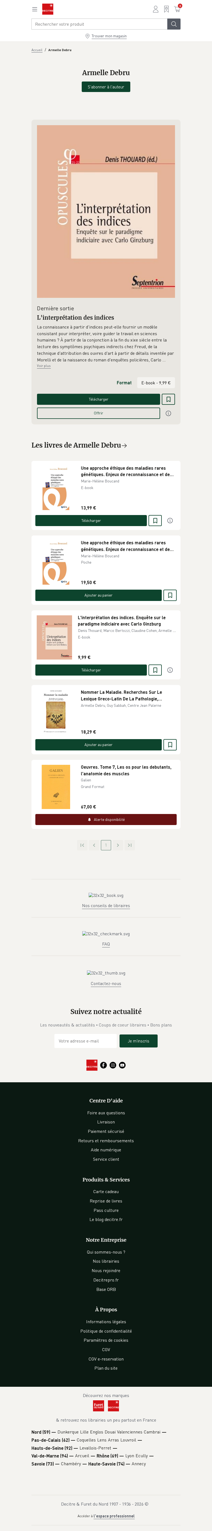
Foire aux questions (106, 1112)
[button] (106, 343)
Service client (106, 1159)
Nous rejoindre (106, 1270)
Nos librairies (106, 1261)
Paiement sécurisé (106, 1131)
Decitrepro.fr (106, 1280)
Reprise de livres (106, 1201)
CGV (106, 1349)
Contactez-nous (106, 983)
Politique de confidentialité (106, 1331)
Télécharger (98, 399)
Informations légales (106, 1321)
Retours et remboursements (106, 1140)
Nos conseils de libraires (106, 905)
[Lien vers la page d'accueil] (47, 9)
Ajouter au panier (98, 595)
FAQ (106, 944)
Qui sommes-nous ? (106, 1252)
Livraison (106, 1122)
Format (124, 382)
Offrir (98, 413)
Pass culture (106, 1210)
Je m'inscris (138, 1040)
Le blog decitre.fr (106, 1219)
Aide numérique (106, 1149)
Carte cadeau (106, 1191)
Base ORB (106, 1289)
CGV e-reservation (106, 1359)
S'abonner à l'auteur (106, 86)
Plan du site (106, 1368)
